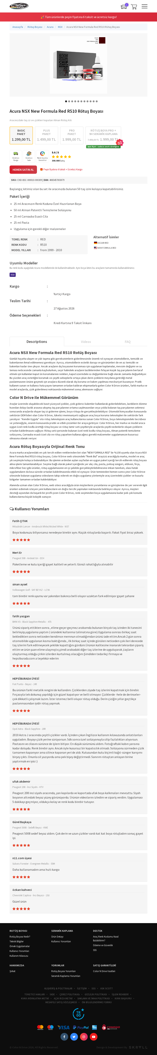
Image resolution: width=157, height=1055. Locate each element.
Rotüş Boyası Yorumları (63, 971)
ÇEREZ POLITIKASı (70, 994)
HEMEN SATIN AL (23, 169)
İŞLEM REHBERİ (120, 994)
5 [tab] (78, 101)
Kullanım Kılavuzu (19, 955)
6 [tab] (81, 101)
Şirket (12, 971)
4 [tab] (75, 101)
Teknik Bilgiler (17, 941)
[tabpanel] (78, 65)
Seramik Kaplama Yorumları (65, 976)
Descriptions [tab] (36, 341)
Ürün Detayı (57, 936)
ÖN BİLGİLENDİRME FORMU (97, 1002)
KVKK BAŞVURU (123, 998)
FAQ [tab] (128, 341)
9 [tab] (91, 101)
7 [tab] (84, 101)
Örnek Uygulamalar (20, 946)
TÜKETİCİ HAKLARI (34, 994)
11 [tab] (97, 101)
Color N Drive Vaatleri (104, 971)
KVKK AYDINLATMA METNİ (35, 998)
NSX (13, 274)
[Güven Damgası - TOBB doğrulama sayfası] (78, 1014)
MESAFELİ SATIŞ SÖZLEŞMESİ (61, 1002)
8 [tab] (87, 101)
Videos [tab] (86, 341)
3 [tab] (72, 101)
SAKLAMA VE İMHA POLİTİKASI (93, 998)
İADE (52, 994)
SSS (94, 950)
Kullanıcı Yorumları (19, 951)
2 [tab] (69, 101)
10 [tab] (94, 101)
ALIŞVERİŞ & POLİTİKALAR (58, 988)
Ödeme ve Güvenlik (103, 945)
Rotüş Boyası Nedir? (20, 936)
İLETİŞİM (82, 988)
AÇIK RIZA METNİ (63, 998)
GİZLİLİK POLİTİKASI (96, 994)
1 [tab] (66, 101)
